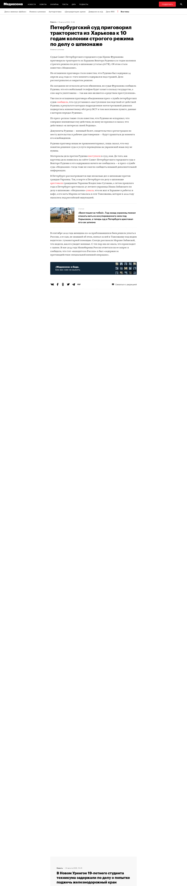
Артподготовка (55, 11)
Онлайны (54, 4)
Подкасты (83, 4)
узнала (90, 190)
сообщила (62, 102)
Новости (32, 4)
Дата (74, 4)
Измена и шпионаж (37, 11)
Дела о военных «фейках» (15, 11)
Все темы (125, 12)
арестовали (56, 183)
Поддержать (167, 4)
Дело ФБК (110, 11)
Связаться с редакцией (126, 284)
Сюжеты (43, 4)
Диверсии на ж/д (96, 11)
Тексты (65, 4)
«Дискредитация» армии (74, 11)
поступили (94, 156)
